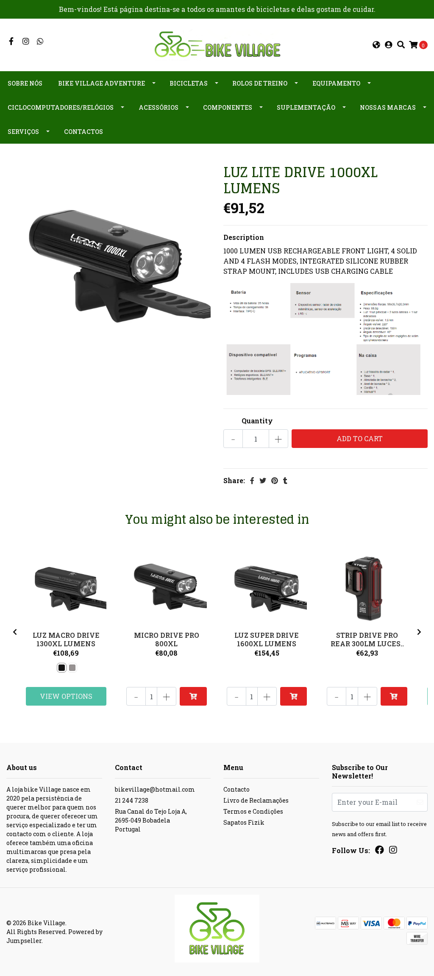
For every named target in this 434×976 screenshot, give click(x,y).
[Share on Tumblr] (285, 480)
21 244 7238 (131, 800)
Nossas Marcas (388, 107)
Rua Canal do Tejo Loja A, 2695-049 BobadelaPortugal (151, 820)
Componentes (227, 107)
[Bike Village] (217, 43)
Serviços (23, 132)
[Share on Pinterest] (274, 480)
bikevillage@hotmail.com (155, 789)
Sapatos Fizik (243, 822)
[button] (376, 45)
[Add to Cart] (193, 696)
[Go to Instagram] (26, 41)
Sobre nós (25, 83)
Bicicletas (189, 83)
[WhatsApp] (40, 41)
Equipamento (336, 83)
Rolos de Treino (259, 83)
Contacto (236, 789)
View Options (66, 696)
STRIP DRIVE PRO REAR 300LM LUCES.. (367, 639)
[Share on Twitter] (262, 480)
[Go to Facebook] (11, 41)
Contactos (83, 132)
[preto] (61, 668)
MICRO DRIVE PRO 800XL (166, 639)
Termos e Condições (253, 811)
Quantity (257, 420)
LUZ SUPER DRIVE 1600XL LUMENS (266, 639)
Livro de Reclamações (256, 800)
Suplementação (306, 107)
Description (243, 237)
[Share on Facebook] (252, 480)
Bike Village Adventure (101, 83)
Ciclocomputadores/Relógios (61, 107)
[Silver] (72, 668)
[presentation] (14, 631)
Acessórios (158, 107)
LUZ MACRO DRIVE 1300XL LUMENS (66, 639)
